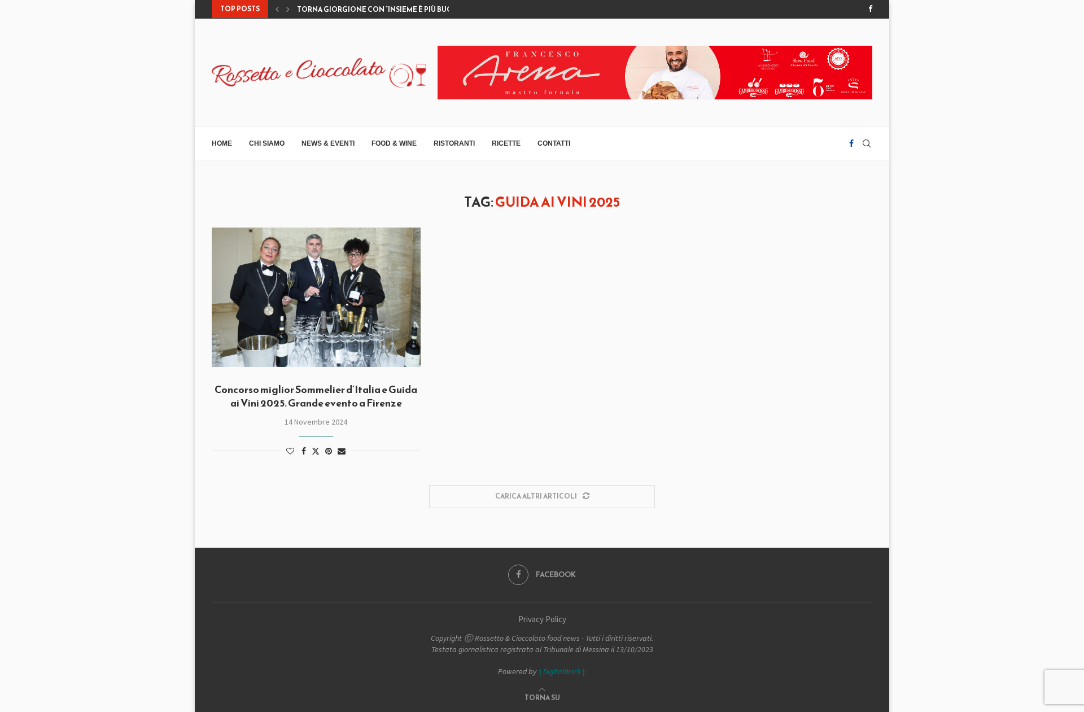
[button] (277, 9)
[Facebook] (870, 9)
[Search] (866, 143)
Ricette (506, 143)
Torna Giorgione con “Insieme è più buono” (382, 10)
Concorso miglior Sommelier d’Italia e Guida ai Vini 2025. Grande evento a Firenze (316, 396)
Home (222, 143)
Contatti (553, 143)
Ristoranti (454, 143)
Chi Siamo (267, 143)
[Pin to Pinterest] (328, 451)
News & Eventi (328, 143)
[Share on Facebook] (303, 451)
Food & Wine (394, 143)
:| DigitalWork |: (562, 671)
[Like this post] (290, 451)
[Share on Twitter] (316, 451)
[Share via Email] (342, 451)
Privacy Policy (542, 619)
